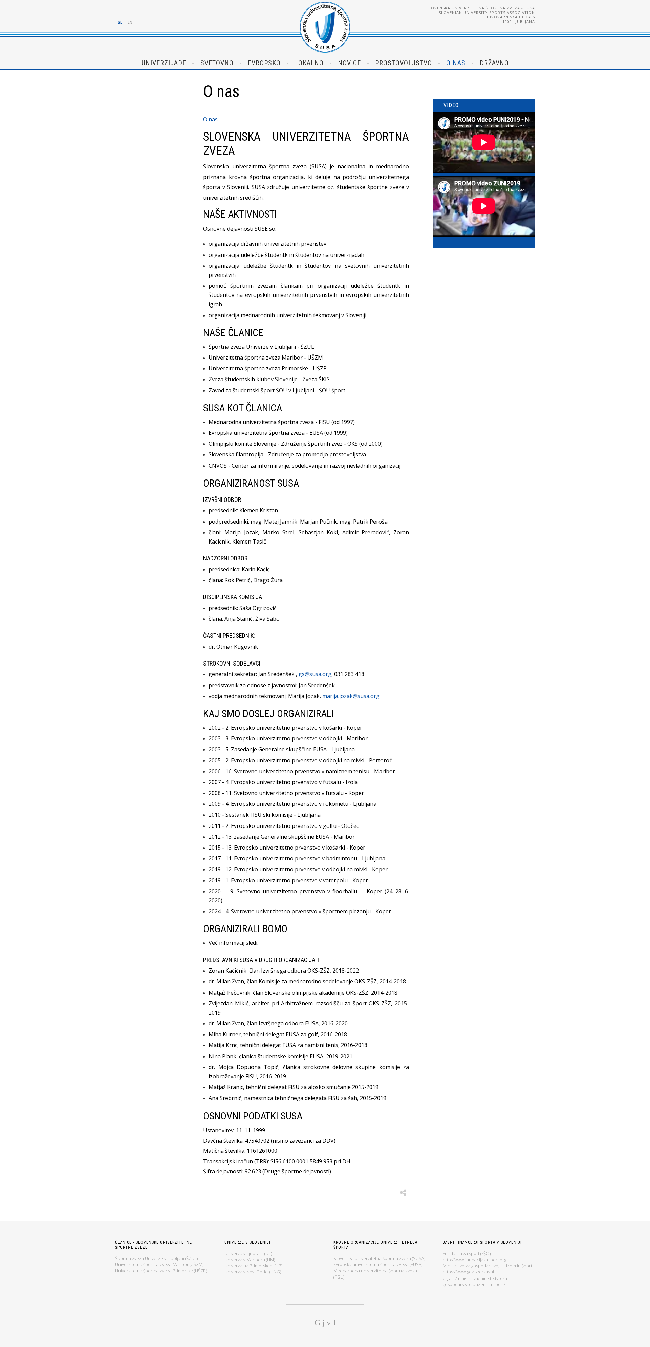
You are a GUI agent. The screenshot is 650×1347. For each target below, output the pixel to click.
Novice (349, 63)
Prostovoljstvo (403, 63)
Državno (494, 63)
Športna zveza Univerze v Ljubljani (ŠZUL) (156, 1258)
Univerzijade (164, 63)
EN (130, 22)
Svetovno (217, 63)
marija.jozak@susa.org (351, 696)
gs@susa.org (315, 674)
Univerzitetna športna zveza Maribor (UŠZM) (159, 1264)
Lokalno (309, 63)
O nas (455, 63)
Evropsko (264, 63)
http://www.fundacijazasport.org (474, 1260)
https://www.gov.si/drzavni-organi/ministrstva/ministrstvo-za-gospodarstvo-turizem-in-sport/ (475, 1278)
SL (120, 22)
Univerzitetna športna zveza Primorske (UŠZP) (161, 1271)
